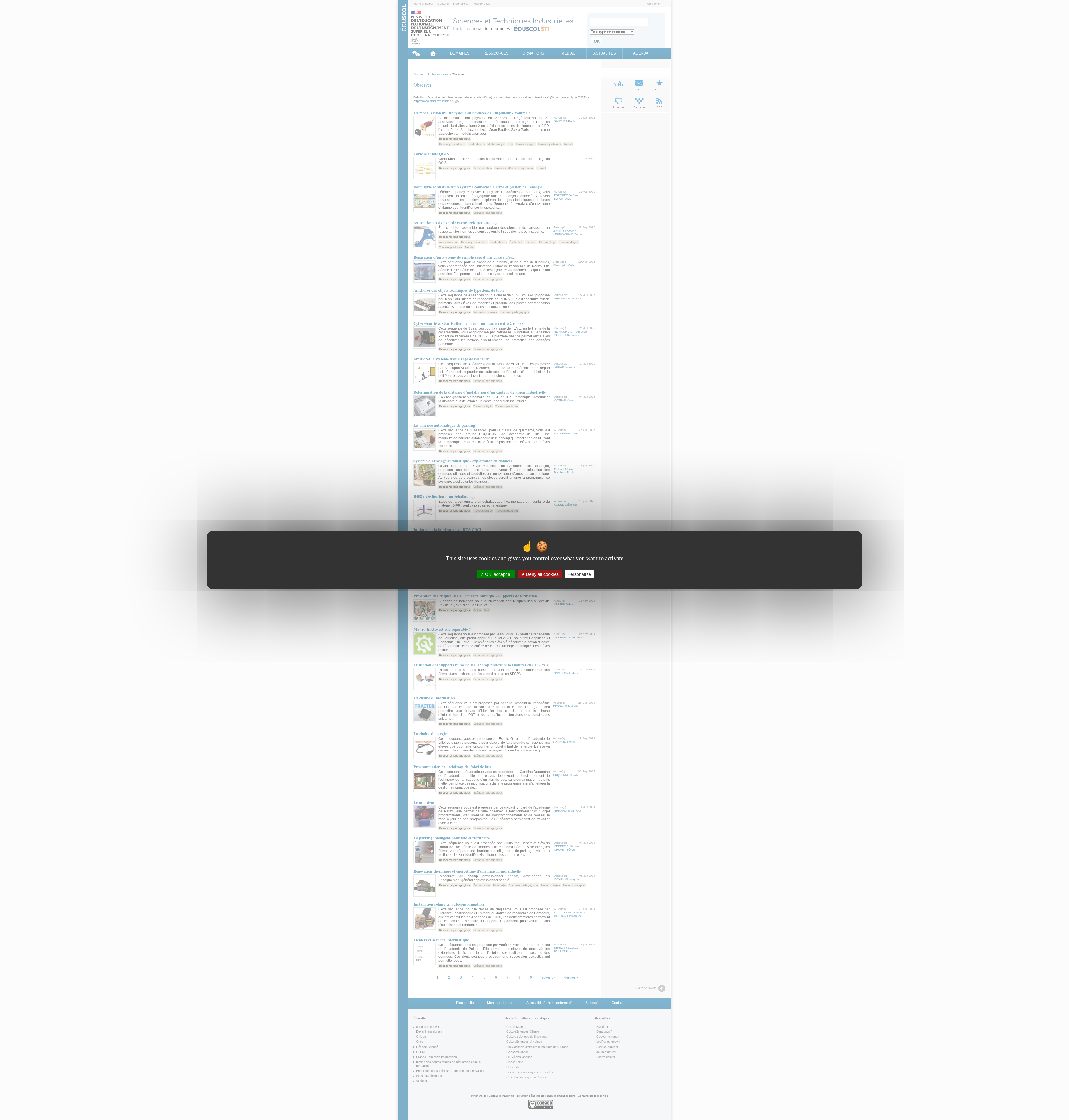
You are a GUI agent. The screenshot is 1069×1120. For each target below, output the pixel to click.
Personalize (579, 574)
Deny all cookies (542, 574)
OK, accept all (498, 574)
